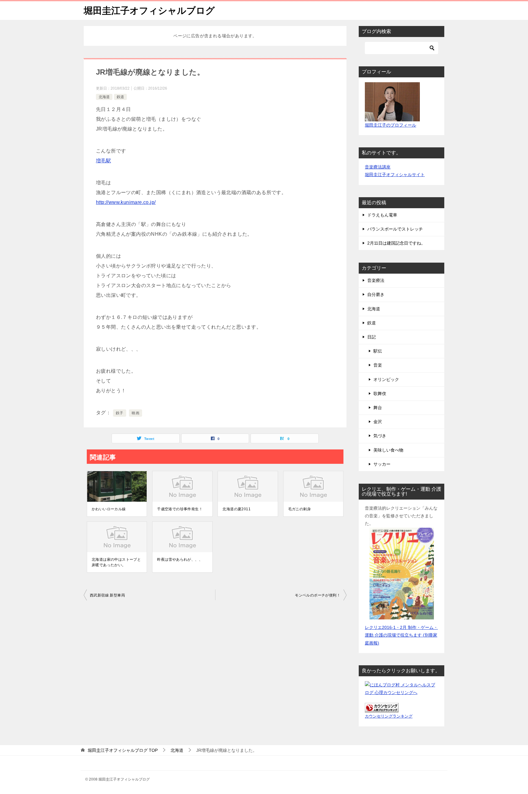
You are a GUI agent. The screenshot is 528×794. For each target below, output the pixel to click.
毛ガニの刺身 (299, 509)
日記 (371, 336)
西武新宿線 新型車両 (107, 595)
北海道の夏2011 (236, 509)
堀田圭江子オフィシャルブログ (149, 11)
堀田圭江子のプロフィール (390, 125)
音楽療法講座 (378, 166)
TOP (123, 750)
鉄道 (120, 97)
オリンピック (386, 379)
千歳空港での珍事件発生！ (180, 509)
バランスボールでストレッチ (395, 229)
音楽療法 (375, 280)
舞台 (377, 407)
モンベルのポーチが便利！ (317, 595)
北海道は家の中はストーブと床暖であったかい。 (116, 562)
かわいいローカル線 (109, 509)
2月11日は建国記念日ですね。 (396, 243)
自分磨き (375, 294)
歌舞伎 (379, 393)
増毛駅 (103, 160)
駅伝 (377, 351)
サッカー (382, 464)
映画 (135, 413)
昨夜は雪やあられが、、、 (180, 559)
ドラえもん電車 (382, 214)
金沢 (377, 421)
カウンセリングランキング (389, 716)
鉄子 (119, 413)
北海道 (104, 97)
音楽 (377, 365)
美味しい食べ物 (388, 450)
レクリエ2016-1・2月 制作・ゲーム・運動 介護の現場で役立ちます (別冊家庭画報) (401, 635)
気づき (379, 435)
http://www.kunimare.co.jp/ (126, 202)
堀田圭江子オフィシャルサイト (395, 174)
